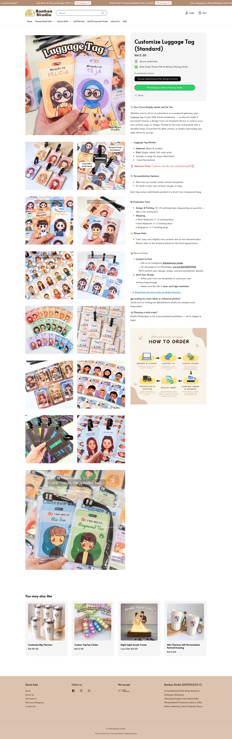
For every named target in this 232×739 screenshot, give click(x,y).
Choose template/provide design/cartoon (157, 79)
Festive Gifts (62, 21)
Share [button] (141, 95)
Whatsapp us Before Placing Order (165, 87)
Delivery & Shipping (34, 702)
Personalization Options (145, 73)
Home (29, 21)
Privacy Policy (117, 733)
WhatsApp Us (53, 2)
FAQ (125, 21)
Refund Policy (131, 733)
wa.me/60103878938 (184, 266)
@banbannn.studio (173, 262)
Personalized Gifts (43, 21)
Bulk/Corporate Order (98, 21)
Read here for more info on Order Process (158, 292)
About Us (115, 21)
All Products (31, 698)
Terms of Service (102, 733)
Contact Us (30, 706)
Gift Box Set (79, 21)
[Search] (102, 12)
